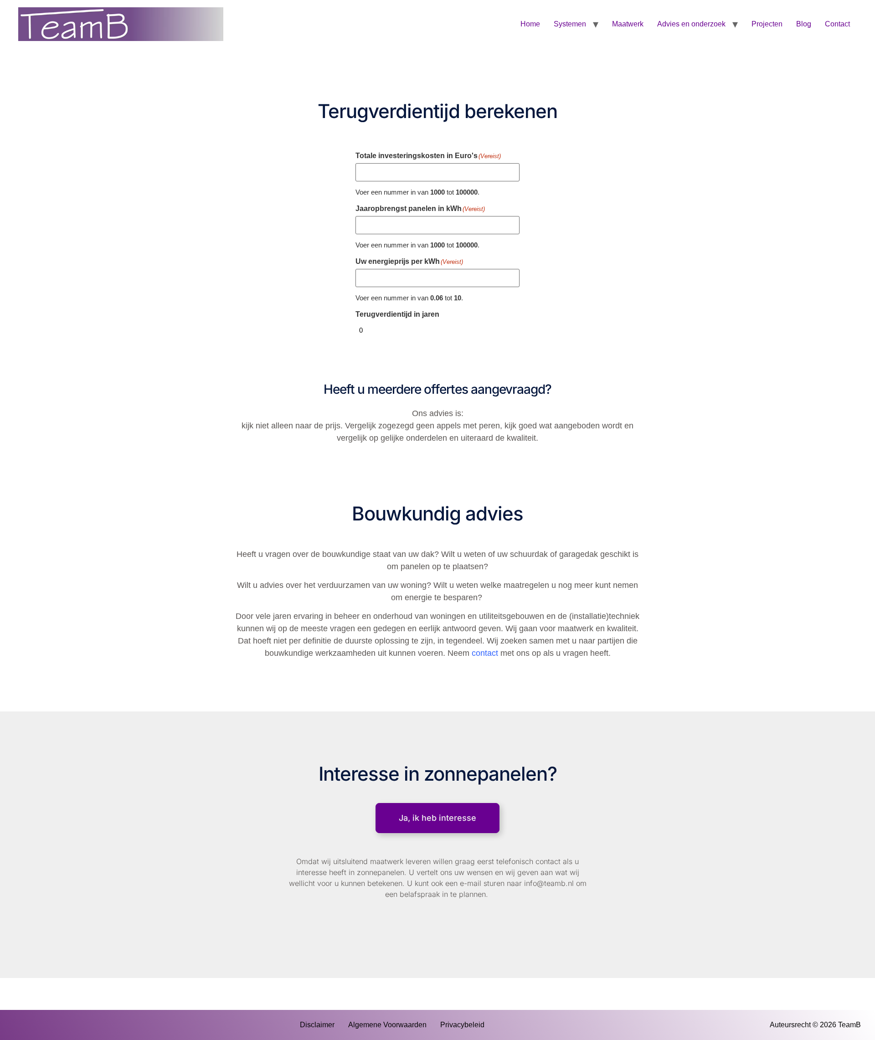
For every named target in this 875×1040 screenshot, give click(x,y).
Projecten (766, 24)
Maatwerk (627, 24)
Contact (837, 24)
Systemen (570, 24)
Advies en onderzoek (691, 24)
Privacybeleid (462, 1025)
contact (485, 653)
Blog (803, 24)
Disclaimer (317, 1025)
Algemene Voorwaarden (387, 1025)
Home (530, 24)
